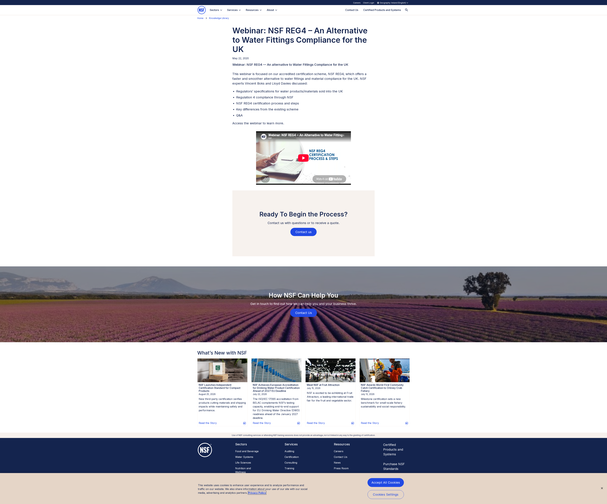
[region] (303, 488)
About (270, 10)
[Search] (406, 10)
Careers (357, 3)
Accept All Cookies (385, 482)
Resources (252, 10)
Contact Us (340, 456)
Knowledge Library (219, 18)
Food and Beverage (247, 451)
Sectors (214, 10)
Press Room (341, 468)
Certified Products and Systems (393, 449)
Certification (292, 456)
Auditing (289, 451)
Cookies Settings (385, 494)
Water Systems (244, 456)
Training (289, 468)
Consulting (291, 462)
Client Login (368, 3)
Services (232, 10)
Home (200, 18)
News (337, 462)
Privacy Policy (257, 492)
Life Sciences (243, 462)
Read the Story (208, 423)
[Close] (601, 488)
